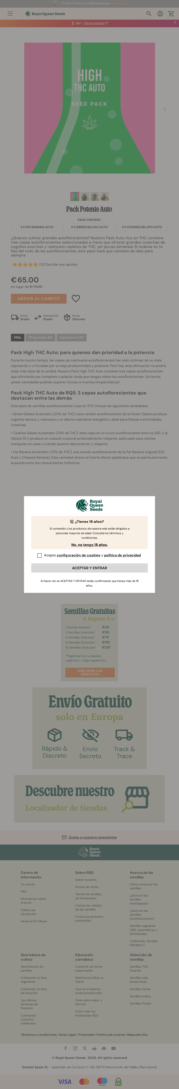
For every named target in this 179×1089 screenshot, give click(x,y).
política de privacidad (122, 555)
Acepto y (92, 555)
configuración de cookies (78, 555)
